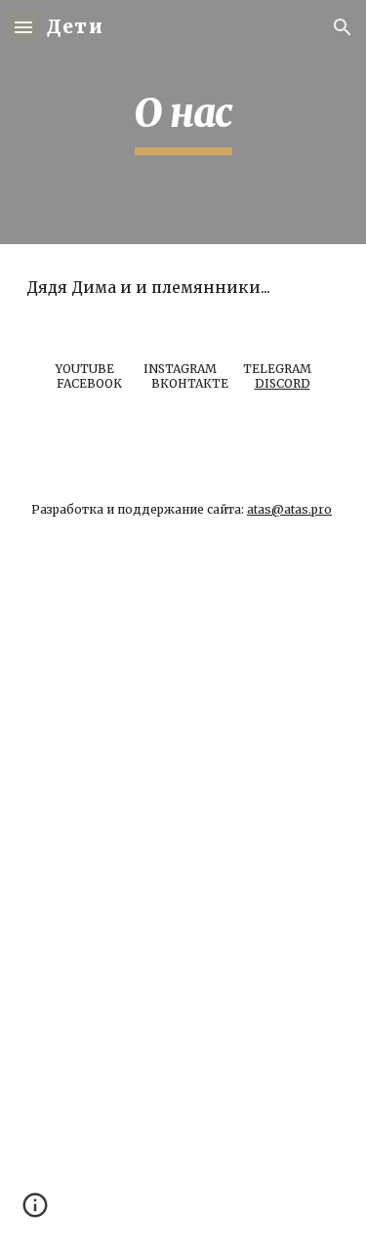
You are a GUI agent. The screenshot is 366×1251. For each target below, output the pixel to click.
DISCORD (282, 383)
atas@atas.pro (289, 509)
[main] (183, 122)
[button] (23, 27)
